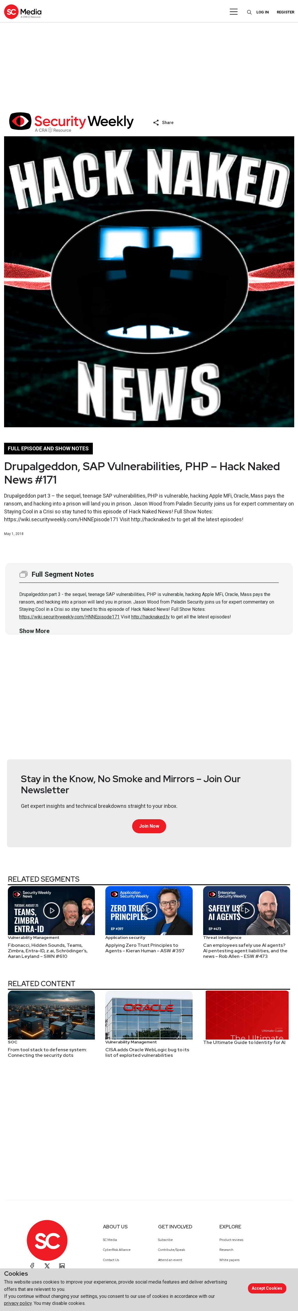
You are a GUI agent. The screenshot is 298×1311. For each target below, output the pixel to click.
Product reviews (231, 1240)
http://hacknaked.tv (150, 617)
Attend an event (170, 1260)
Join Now (149, 826)
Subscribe (165, 1240)
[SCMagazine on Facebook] (32, 1266)
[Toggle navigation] (234, 12)
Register (285, 12)
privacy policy (18, 1303)
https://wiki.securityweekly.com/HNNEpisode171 (69, 617)
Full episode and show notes (48, 448)
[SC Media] (22, 11)
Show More (34, 630)
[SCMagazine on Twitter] (47, 1266)
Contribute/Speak (171, 1250)
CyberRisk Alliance (117, 1250)
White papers (229, 1260)
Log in (262, 12)
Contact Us (111, 1260)
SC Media (110, 1240)
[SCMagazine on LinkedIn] (61, 1266)
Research (226, 1250)
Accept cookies (267, 1288)
